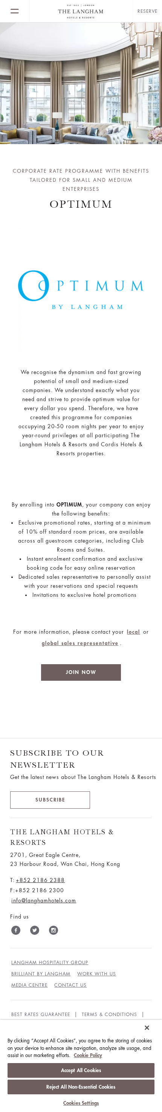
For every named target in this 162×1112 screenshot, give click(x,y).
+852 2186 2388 (40, 880)
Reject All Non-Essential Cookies (80, 1087)
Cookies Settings (81, 1103)
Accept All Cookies (81, 1070)
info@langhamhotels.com (43, 900)
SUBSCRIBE (50, 799)
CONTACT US (70, 985)
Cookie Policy (88, 1055)
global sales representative (80, 643)
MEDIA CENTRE (29, 985)
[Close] (147, 1027)
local (133, 632)
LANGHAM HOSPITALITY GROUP (49, 962)
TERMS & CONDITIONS (109, 1014)
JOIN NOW (81, 672)
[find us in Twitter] (34, 932)
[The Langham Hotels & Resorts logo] (81, 11)
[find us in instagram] (53, 932)
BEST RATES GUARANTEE (40, 1014)
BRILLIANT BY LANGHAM (40, 974)
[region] (81, 1066)
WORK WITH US (96, 974)
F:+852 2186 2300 (37, 890)
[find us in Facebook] (15, 932)
